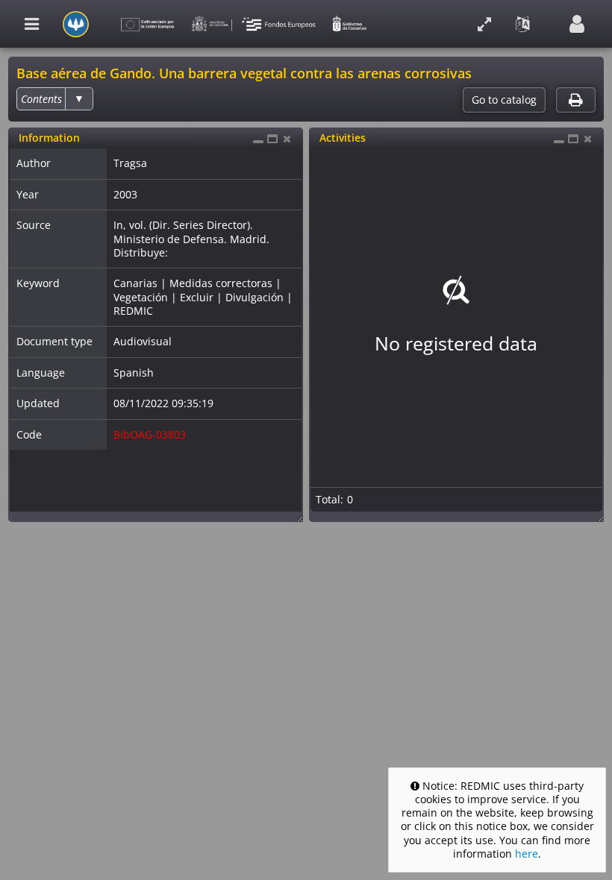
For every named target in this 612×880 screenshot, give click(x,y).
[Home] (76, 24)
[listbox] (54, 98)
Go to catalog (504, 100)
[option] (41, 99)
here (526, 853)
